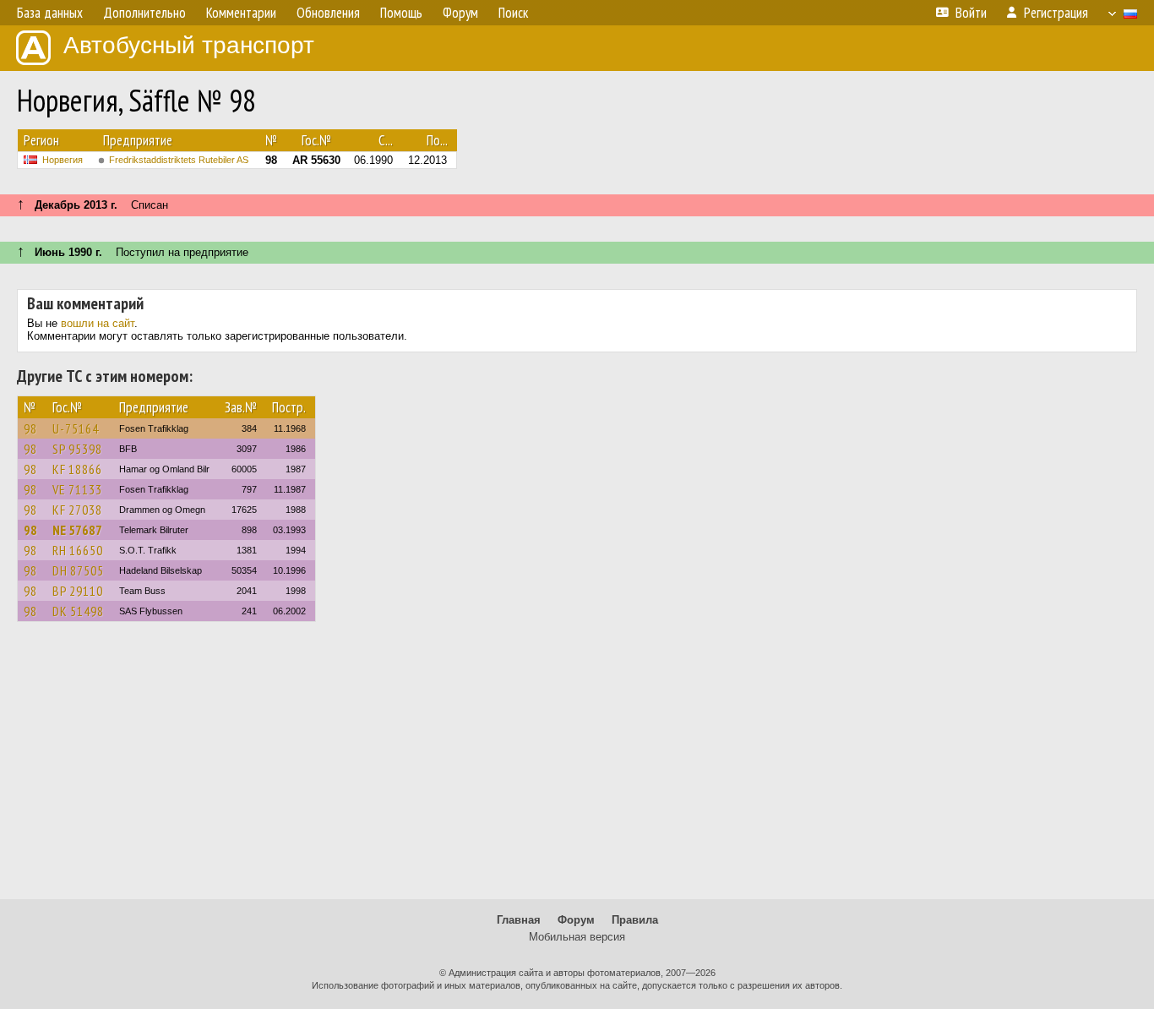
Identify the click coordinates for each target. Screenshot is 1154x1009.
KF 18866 (77, 469)
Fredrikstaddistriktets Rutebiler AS (178, 160)
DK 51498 (78, 611)
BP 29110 (77, 590)
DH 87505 (78, 570)
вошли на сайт (97, 323)
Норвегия (62, 160)
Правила (635, 920)
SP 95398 (77, 448)
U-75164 (75, 428)
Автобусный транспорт (188, 45)
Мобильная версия (577, 936)
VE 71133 (77, 489)
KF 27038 (77, 509)
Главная (519, 920)
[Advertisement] (577, 768)
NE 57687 (77, 529)
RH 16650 (77, 550)
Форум (576, 920)
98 (30, 428)
